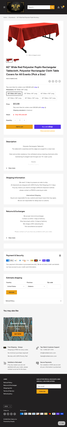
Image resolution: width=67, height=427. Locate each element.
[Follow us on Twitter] (8, 414)
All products (12, 17)
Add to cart (19, 127)
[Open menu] (4, 7)
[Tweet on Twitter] (56, 81)
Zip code (50, 282)
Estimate (11, 292)
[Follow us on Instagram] (11, 414)
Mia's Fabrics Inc (11, 78)
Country (8, 282)
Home (5, 17)
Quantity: (9, 120)
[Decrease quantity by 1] (15, 120)
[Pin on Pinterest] (53, 81)
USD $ (6, 406)
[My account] (58, 7)
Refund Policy (10, 301)
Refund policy (7, 394)
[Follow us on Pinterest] (14, 414)
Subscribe (42, 391)
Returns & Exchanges (10, 385)
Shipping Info (7, 388)
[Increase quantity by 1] (24, 120)
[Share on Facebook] (49, 81)
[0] (62, 7)
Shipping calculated (19, 110)
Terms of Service (8, 391)
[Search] (52, 7)
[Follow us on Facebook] (4, 414)
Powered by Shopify (9, 421)
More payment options (47, 131)
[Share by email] (59, 81)
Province (29, 282)
